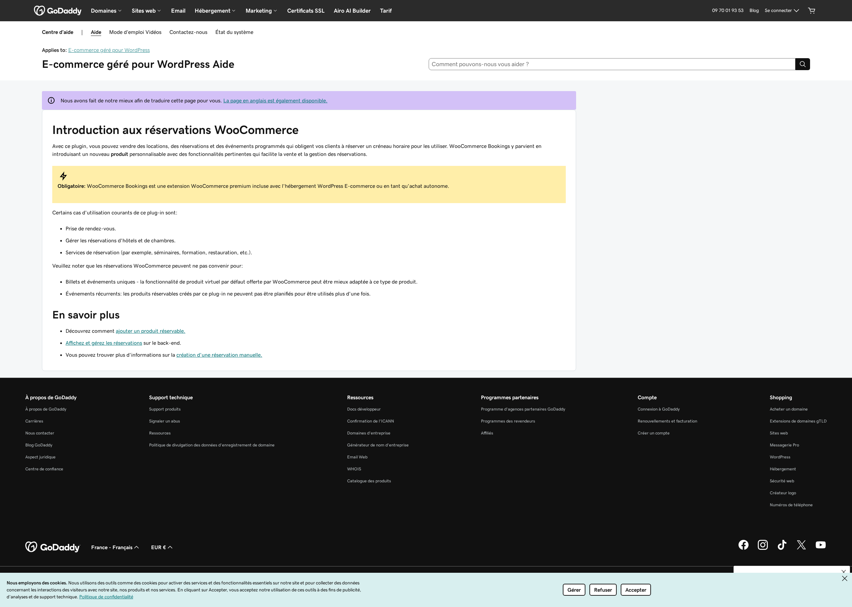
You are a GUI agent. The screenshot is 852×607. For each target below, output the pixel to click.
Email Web (357, 457)
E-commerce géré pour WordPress (109, 50)
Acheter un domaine (789, 409)
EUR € (158, 547)
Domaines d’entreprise (368, 433)
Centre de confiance (44, 469)
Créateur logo (783, 493)
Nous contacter (39, 433)
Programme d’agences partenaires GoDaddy (523, 409)
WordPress (780, 457)
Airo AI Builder (352, 11)
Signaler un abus (164, 421)
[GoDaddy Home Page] (53, 547)
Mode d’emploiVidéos (135, 32)
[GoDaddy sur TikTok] (782, 548)
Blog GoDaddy (38, 445)
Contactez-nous (188, 32)
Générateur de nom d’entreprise (378, 445)
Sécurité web (782, 481)
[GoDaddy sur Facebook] (743, 548)
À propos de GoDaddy (45, 409)
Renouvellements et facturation (667, 421)
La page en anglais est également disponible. (275, 100)
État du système (234, 32)
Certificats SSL (305, 11)
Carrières (34, 421)
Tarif (386, 11)
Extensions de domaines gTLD (798, 421)
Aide (96, 32)
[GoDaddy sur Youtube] (821, 548)
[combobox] (612, 64)
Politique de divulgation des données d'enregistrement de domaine (212, 445)
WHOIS (354, 469)
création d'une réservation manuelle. (219, 354)
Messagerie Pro (784, 445)
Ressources (160, 433)
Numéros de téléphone (791, 505)
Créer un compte (654, 433)
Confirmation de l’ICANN (370, 421)
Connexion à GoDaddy (659, 409)
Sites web (779, 433)
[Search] (802, 64)
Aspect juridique (40, 457)
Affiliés (487, 433)
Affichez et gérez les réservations (104, 342)
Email (178, 11)
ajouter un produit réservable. (150, 330)
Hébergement (783, 469)
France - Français (111, 547)
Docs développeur (364, 409)
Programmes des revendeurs (508, 421)
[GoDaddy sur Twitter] (801, 548)
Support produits (165, 409)
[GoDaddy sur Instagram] (763, 548)
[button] (844, 572)
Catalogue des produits (369, 481)
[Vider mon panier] (811, 10)
